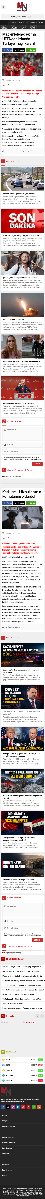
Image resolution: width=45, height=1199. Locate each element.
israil (13, 627)
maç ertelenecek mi (16, 151)
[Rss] (39, 1107)
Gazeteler (5, 1165)
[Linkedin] (18, 1107)
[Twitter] (8, 1107)
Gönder (32, 50)
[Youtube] (23, 1107)
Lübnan (17, 627)
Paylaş (9, 50)
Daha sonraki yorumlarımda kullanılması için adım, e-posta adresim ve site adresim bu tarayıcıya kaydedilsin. (22, 458)
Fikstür (4, 1175)
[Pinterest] (28, 1107)
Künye (4, 1115)
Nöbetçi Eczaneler (8, 1143)
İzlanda (7, 151)
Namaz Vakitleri (8, 1137)
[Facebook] (3, 1107)
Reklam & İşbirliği (8, 1126)
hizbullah (8, 627)
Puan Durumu (7, 1170)
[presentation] (37, 1016)
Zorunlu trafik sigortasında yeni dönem (23, 22)
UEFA (31, 151)
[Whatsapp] (34, 1107)
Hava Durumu (7, 1148)
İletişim (5, 1121)
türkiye (26, 151)
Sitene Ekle (6, 1154)
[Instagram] (13, 1107)
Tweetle (21, 50)
